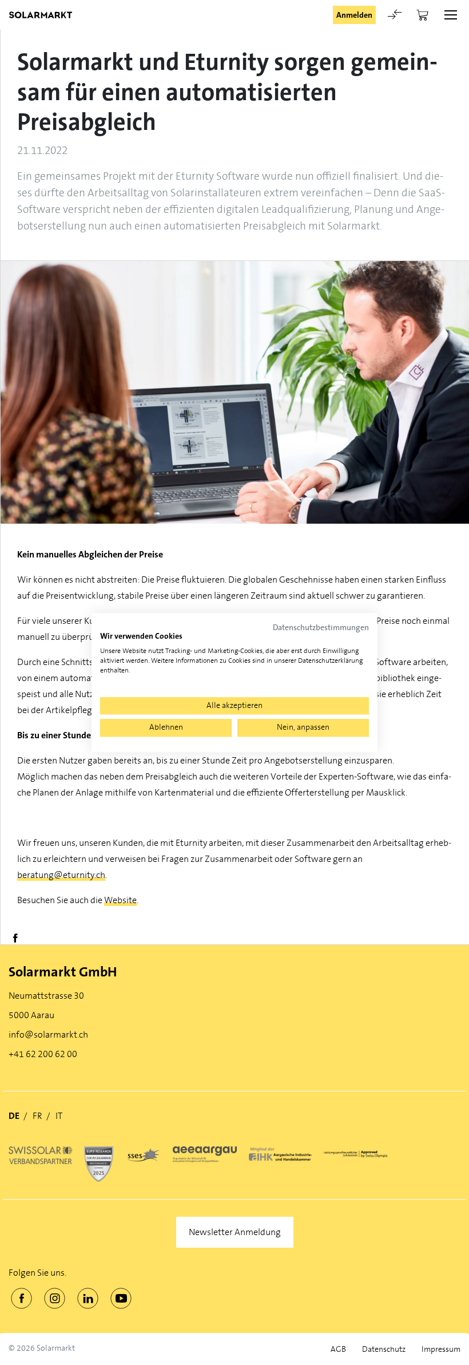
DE (14, 1116)
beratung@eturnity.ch (61, 875)
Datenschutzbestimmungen (321, 627)
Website (120, 900)
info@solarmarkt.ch (48, 1034)
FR (37, 1116)
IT (58, 1116)
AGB (338, 1349)
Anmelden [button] (354, 15)
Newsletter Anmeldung (235, 1232)
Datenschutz (384, 1349)
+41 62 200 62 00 (43, 1054)
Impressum (441, 1349)
